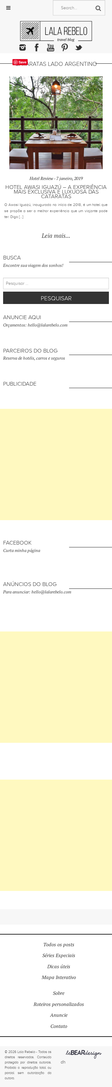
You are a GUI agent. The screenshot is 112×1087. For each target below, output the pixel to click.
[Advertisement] (56, 464)
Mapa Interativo (59, 977)
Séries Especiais (58, 955)
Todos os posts (58, 944)
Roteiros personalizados (59, 1004)
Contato (58, 1026)
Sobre (58, 993)
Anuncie (59, 1015)
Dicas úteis (58, 966)
